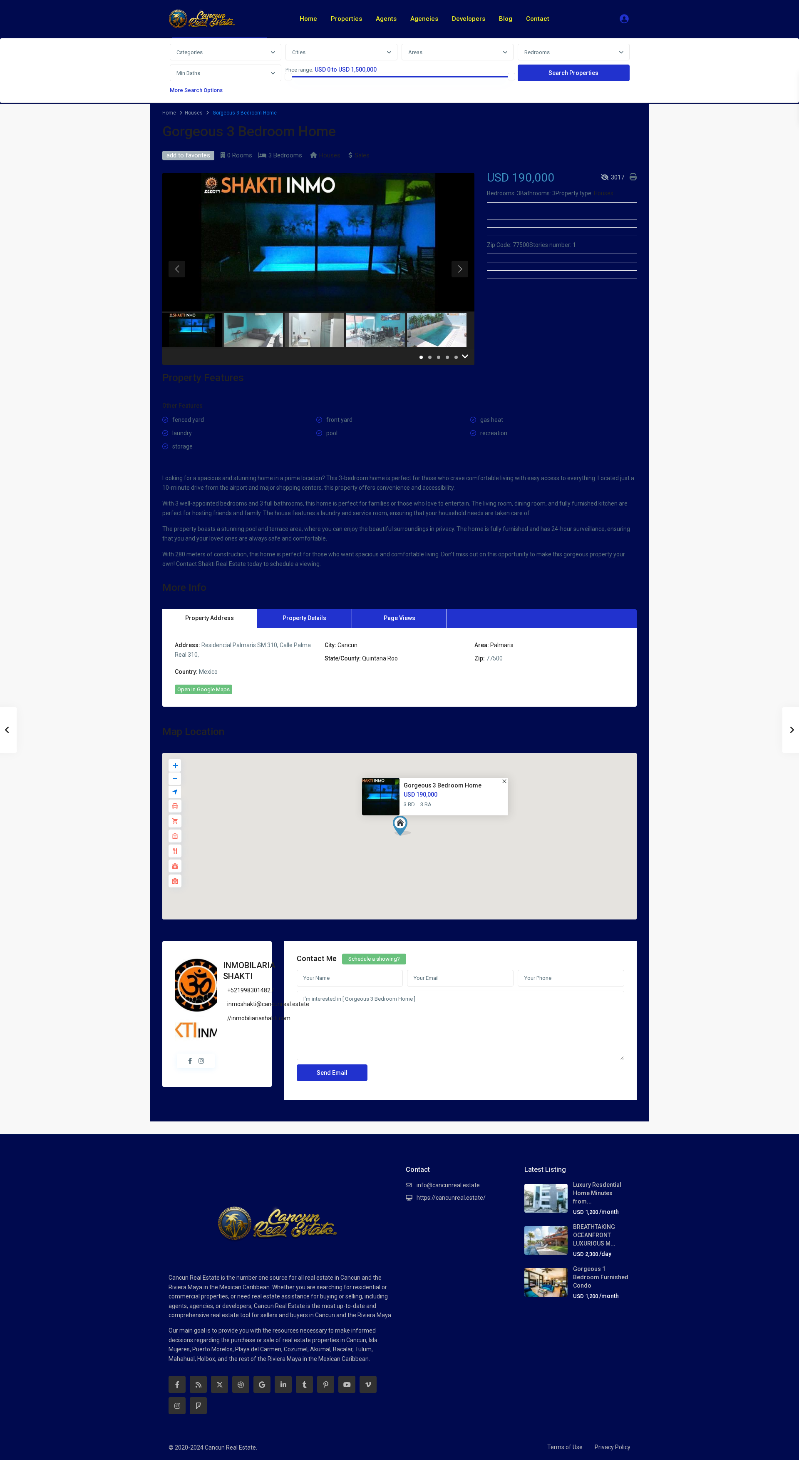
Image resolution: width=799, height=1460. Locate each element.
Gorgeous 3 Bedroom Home (442, 785)
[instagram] (177, 1405)
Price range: (299, 70)
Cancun (347, 645)
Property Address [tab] (209, 618)
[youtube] (346, 1384)
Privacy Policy (612, 1447)
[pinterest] (325, 1384)
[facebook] (177, 1384)
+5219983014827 (250, 990)
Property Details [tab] (304, 618)
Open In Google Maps (203, 689)
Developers (468, 18)
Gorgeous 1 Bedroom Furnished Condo (600, 1277)
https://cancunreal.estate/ (451, 1197)
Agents (386, 18)
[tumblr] (304, 1384)
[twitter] (219, 1384)
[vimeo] (368, 1384)
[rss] (198, 1384)
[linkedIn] (283, 1384)
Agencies (424, 18)
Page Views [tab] (399, 618)
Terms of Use (565, 1447)
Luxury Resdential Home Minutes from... (597, 1193)
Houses (194, 113)
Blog (505, 18)
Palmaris (502, 645)
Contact (537, 18)
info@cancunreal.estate (448, 1185)
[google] (261, 1384)
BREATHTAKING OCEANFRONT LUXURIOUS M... (594, 1235)
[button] (405, 828)
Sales (362, 155)
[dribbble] (240, 1384)
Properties (346, 18)
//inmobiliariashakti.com (258, 1018)
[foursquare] (198, 1405)
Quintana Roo (380, 658)
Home (308, 18)
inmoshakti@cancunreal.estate (268, 1004)
